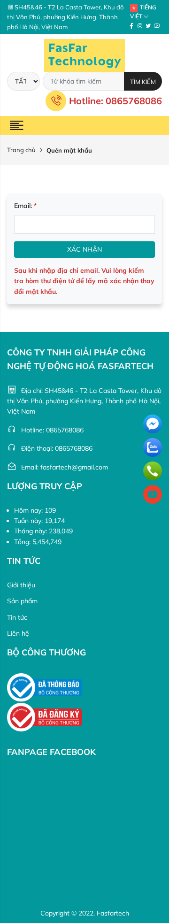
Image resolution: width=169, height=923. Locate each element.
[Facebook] (131, 26)
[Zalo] (152, 447)
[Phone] (152, 471)
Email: (25, 205)
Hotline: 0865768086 (115, 101)
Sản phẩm (22, 601)
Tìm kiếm (143, 81)
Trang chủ (21, 150)
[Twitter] (148, 26)
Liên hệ (18, 633)
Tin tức (17, 617)
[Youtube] (157, 26)
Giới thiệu (21, 585)
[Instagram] (140, 26)
